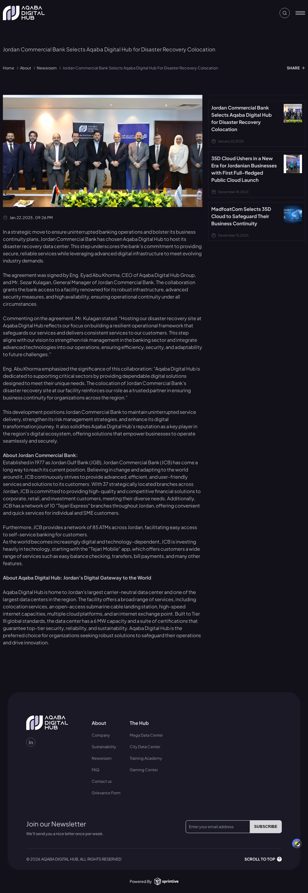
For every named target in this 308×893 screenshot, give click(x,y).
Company (101, 735)
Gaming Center (144, 769)
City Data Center (145, 746)
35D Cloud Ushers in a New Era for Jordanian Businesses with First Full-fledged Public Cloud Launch (244, 169)
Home (8, 67)
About (25, 67)
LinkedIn (56, 742)
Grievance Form (106, 792)
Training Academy (146, 758)
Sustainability (104, 746)
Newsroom (47, 67)
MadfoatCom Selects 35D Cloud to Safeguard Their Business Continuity (241, 216)
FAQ (95, 769)
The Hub (139, 723)
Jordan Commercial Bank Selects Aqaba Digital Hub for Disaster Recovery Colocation (241, 118)
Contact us (102, 781)
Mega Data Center (146, 735)
